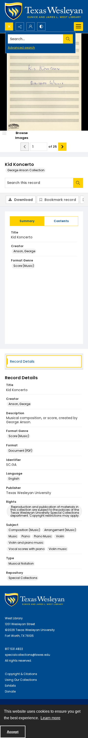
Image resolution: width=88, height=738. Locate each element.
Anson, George (24, 251)
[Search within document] (78, 183)
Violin (60, 536)
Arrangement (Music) (60, 530)
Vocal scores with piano (26, 549)
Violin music (58, 549)
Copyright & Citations (21, 674)
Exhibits (10, 686)
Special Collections (23, 578)
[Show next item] (62, 147)
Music (13, 536)
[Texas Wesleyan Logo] (44, 11)
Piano (26, 536)
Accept (13, 732)
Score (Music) (23, 266)
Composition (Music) (24, 530)
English (14, 479)
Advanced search (21, 47)
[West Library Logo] (35, 599)
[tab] (27, 221)
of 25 (52, 146)
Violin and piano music (26, 542)
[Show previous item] (25, 147)
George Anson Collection (25, 170)
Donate (10, 691)
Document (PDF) (20, 451)
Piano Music (43, 536)
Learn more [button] (50, 718)
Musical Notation (21, 563)
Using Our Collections (21, 680)
